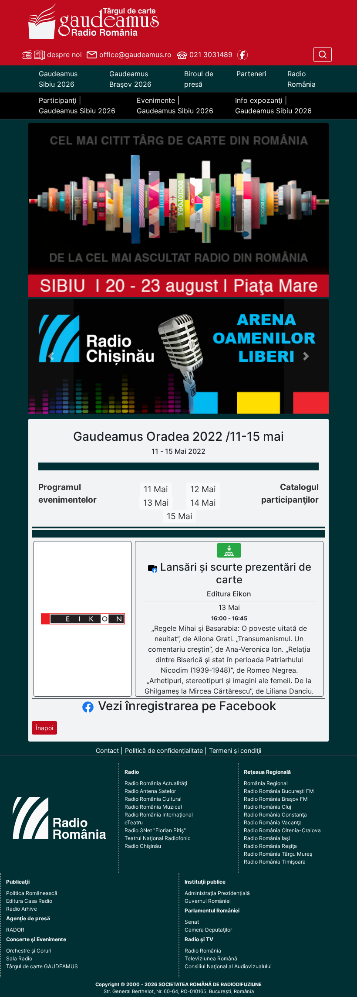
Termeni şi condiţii (235, 750)
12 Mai (203, 489)
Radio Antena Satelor (150, 791)
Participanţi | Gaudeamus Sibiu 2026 (77, 105)
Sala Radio (19, 958)
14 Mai (203, 502)
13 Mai (156, 502)
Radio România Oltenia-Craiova (282, 830)
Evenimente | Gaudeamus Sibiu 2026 (175, 105)
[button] (51, 356)
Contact (107, 750)
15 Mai (179, 516)
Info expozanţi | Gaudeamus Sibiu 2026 (273, 105)
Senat (192, 922)
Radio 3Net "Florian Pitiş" (155, 830)
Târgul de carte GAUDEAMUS (42, 966)
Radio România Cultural (153, 799)
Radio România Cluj (267, 806)
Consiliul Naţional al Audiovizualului (228, 966)
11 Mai (156, 489)
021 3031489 (209, 54)
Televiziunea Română (211, 958)
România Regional (266, 783)
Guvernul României (208, 901)
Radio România (301, 78)
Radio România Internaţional (159, 814)
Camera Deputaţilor (208, 929)
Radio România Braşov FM (276, 799)
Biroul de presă (198, 78)
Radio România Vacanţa (273, 822)
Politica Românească (31, 893)
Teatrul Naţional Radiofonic (158, 838)
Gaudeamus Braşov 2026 (130, 78)
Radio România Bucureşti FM (279, 791)
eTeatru (134, 822)
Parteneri (251, 73)
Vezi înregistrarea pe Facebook (187, 705)
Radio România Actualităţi (156, 783)
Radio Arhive (21, 908)
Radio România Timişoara (275, 861)
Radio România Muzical (153, 806)
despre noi (63, 54)
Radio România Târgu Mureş (278, 854)
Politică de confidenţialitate (164, 750)
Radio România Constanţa (275, 814)
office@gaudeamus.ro (134, 54)
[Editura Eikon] (83, 618)
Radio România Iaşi (267, 838)
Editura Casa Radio (29, 901)
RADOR (15, 929)
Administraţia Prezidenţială (217, 893)
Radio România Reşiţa (270, 846)
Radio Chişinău (143, 846)
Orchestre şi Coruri (28, 950)
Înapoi (44, 728)
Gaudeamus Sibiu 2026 (58, 78)
